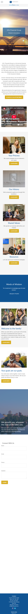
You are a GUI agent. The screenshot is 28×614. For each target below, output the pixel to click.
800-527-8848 (16, 597)
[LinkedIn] (15, 608)
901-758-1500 (15, 599)
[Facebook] (13, 608)
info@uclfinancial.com (14, 606)
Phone (2, 462)
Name (2, 445)
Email (2, 454)
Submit (5, 482)
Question (3, 470)
